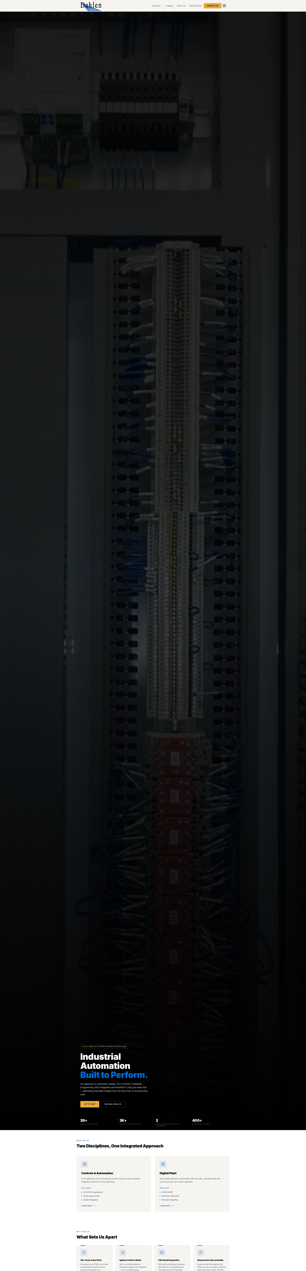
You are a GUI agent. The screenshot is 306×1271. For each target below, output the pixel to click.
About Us (181, 6)
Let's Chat (89, 1104)
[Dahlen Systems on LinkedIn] (224, 5)
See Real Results (113, 1104)
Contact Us (213, 6)
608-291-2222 (195, 6)
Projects (169, 6)
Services (156, 6)
